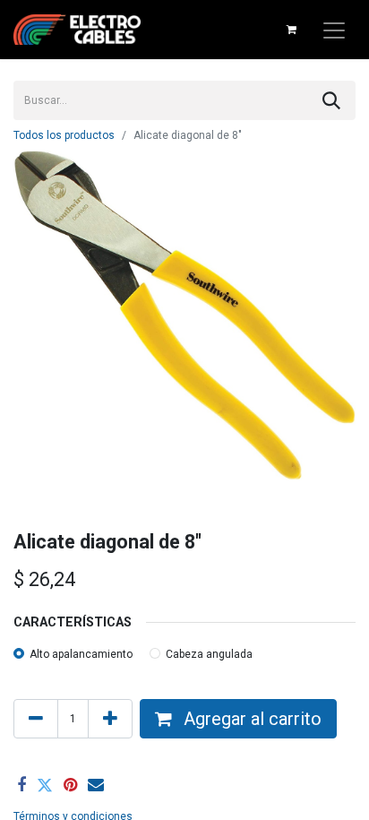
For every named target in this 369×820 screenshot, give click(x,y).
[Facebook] (21, 785)
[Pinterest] (70, 785)
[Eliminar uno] (35, 718)
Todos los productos (64, 135)
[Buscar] (331, 100)
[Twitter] (45, 785)
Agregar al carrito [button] (250, 718)
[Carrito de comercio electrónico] (291, 29)
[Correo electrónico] (96, 785)
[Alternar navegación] (334, 29)
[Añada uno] (110, 718)
